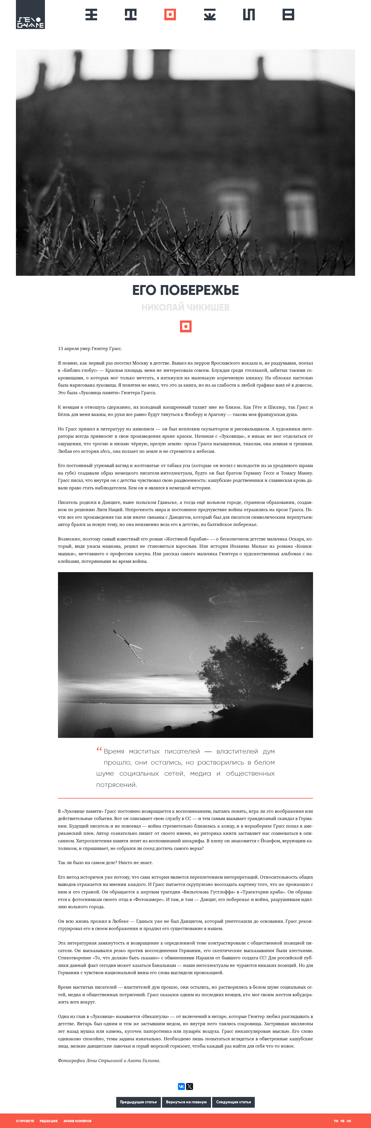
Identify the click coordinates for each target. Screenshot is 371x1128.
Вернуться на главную (186, 1102)
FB (342, 1121)
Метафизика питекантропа (91, 14)
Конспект (288, 14)
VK (349, 1121)
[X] (189, 1086)
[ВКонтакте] (181, 1086)
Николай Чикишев (185, 307)
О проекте (25, 1121)
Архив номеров (77, 1121)
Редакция (49, 1121)
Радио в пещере (170, 14)
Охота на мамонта (131, 14)
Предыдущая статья (138, 1102)
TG (336, 1121)
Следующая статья (233, 1102)
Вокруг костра (210, 14)
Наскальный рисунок (249, 14)
